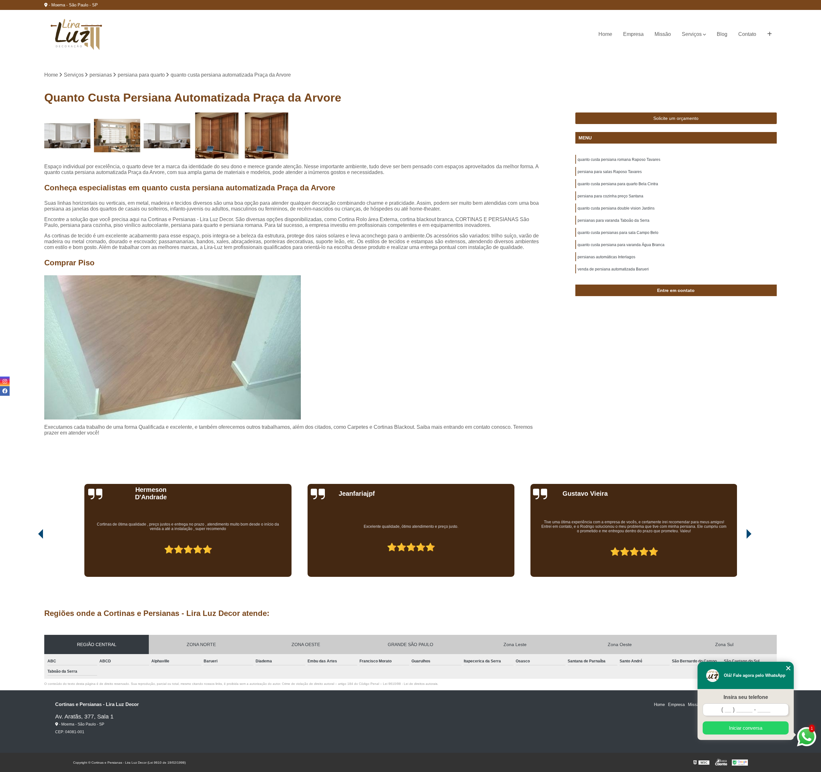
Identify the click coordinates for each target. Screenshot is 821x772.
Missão (663, 34)
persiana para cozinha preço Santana (610, 196)
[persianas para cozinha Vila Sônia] (117, 135)
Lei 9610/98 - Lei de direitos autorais (410, 683)
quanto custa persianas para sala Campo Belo (618, 232)
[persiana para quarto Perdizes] (167, 135)
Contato (747, 34)
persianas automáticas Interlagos (606, 257)
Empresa (633, 34)
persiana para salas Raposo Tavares (610, 172)
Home (605, 34)
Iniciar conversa (745, 728)
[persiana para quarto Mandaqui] (67, 135)
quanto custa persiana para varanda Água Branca (621, 245)
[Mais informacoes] (769, 34)
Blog (722, 34)
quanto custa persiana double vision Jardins (616, 208)
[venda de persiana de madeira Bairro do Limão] (266, 135)
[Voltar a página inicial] (76, 34)
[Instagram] (5, 381)
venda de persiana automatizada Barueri (613, 269)
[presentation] (32, 558)
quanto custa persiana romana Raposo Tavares (619, 159)
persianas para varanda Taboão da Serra (613, 220)
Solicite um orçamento (675, 118)
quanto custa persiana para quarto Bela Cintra (618, 184)
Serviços (692, 34)
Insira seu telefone (746, 697)
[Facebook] (5, 391)
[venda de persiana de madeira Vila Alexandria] (217, 135)
